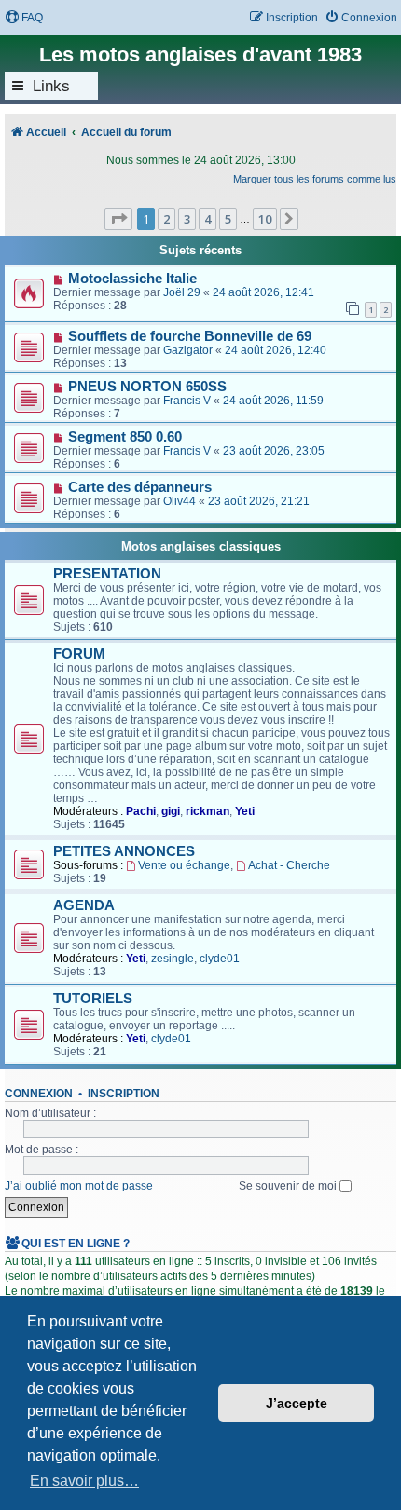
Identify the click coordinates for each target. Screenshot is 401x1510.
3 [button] (187, 219)
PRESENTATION (107, 573)
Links (51, 85)
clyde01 (220, 958)
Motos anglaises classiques (201, 546)
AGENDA (84, 905)
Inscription (123, 1093)
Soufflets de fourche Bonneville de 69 (189, 336)
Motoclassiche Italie (132, 278)
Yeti (245, 811)
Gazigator (188, 350)
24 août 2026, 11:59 (273, 400)
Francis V (187, 400)
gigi (170, 811)
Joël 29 (181, 292)
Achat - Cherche (289, 865)
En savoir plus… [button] (84, 1481)
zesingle (172, 958)
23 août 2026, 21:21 (259, 501)
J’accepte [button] (296, 1402)
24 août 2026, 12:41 (263, 292)
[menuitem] (24, 18)
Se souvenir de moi (289, 1185)
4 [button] (207, 219)
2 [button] (166, 219)
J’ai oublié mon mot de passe (79, 1185)
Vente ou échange (184, 865)
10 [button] (264, 219)
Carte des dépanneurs (140, 487)
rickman (207, 811)
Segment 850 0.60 (125, 436)
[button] (118, 219)
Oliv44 (179, 501)
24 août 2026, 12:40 (275, 350)
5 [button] (228, 219)
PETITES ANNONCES (124, 851)
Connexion (39, 1093)
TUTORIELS (92, 998)
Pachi (141, 811)
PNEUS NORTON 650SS (147, 386)
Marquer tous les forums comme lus (314, 178)
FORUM (79, 653)
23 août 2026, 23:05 (274, 450)
